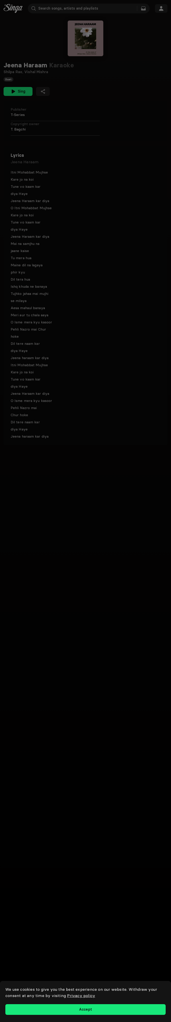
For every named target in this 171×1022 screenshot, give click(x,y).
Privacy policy (81, 995)
